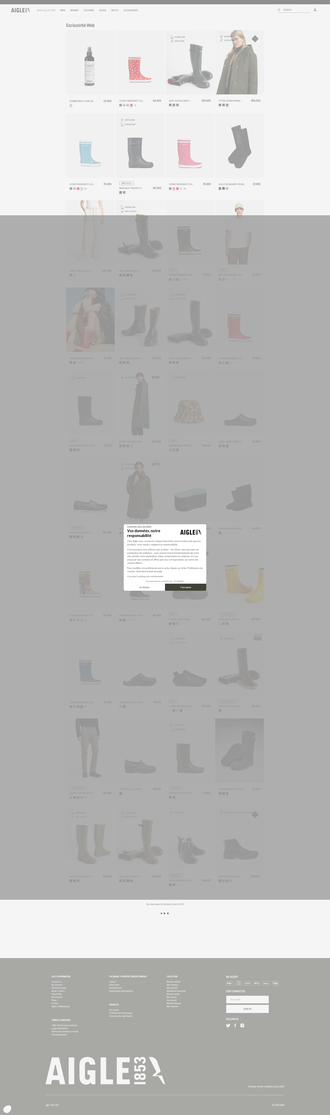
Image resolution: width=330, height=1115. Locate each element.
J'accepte (185, 587)
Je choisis (144, 587)
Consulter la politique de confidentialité (145, 576)
